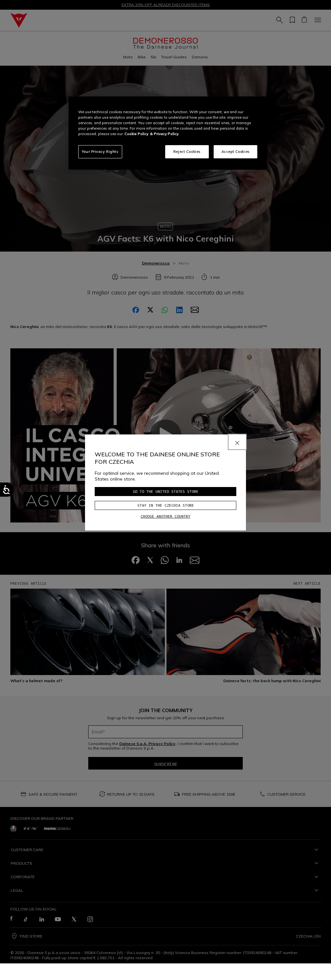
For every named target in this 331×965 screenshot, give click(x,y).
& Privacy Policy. (164, 134)
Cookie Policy (136, 134)
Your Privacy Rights (100, 151)
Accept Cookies (235, 151)
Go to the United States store (165, 491)
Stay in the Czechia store (165, 505)
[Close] (237, 441)
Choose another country (165, 516)
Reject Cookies (187, 151)
